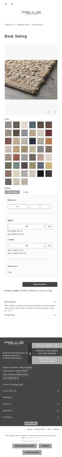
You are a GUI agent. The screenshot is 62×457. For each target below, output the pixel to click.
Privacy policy (27, 441)
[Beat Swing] (31, 79)
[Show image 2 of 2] (53, 83)
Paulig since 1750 (47, 345)
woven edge (12, 192)
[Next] (54, 112)
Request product (40, 284)
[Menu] (6, 4)
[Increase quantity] (44, 226)
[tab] (30, 306)
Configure (45, 446)
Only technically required (24, 446)
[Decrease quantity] (9, 226)
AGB (49, 429)
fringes (26, 192)
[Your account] (12, 4)
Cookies (56, 429)
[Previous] (48, 112)
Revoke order (31, 423)
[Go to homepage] (31, 13)
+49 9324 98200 (47, 361)
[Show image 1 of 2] (53, 79)
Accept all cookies (32, 452)
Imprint (29, 429)
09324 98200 (22, 371)
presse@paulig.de (11, 378)
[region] (31, 79)
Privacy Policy (40, 429)
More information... (32, 438)
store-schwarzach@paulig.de (16, 374)
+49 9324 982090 (47, 353)
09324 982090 (25, 367)
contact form (17, 384)
